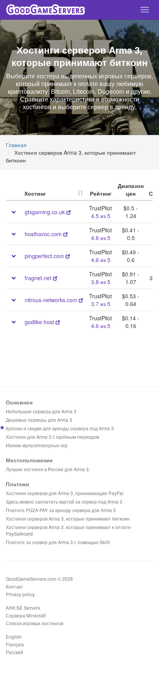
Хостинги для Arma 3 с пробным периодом (52, 436)
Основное (19, 402)
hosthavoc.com (43, 234)
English (14, 636)
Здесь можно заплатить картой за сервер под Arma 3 (64, 501)
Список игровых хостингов (34, 623)
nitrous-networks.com (51, 300)
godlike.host (39, 322)
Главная (16, 145)
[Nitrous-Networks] (81, 300)
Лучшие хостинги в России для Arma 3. (48, 469)
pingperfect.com (44, 256)
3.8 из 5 (100, 282)
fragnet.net (38, 278)
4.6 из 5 (100, 260)
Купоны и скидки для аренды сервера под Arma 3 (60, 428)
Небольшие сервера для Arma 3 (41, 411)
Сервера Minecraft (26, 615)
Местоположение (29, 460)
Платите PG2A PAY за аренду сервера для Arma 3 (61, 510)
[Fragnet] (55, 278)
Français (15, 644)
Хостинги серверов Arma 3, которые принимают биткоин (68, 518)
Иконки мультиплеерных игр (37, 445)
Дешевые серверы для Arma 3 (39, 419)
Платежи (17, 484)
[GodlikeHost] (58, 322)
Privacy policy (20, 594)
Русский (14, 652)
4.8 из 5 (100, 238)
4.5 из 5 (100, 216)
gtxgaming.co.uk (45, 212)
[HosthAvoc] (65, 234)
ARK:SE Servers (23, 607)
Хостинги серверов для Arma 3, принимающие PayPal (64, 493)
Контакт (14, 586)
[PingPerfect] (68, 256)
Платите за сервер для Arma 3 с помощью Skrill (58, 542)
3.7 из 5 (100, 304)
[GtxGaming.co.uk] (68, 212)
